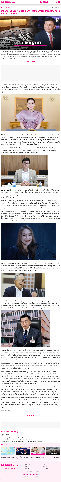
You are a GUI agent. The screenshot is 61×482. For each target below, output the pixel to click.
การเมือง (8, 7)
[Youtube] (30, 474)
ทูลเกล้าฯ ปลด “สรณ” (6, 434)
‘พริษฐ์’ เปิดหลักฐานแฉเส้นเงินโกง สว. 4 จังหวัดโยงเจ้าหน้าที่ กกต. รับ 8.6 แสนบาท (19, 439)
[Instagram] (36, 474)
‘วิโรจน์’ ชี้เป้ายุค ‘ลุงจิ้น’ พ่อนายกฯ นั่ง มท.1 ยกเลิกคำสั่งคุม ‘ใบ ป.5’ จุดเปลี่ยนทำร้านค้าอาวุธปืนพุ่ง (22, 441)
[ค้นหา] (59, 2)
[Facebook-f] (24, 474)
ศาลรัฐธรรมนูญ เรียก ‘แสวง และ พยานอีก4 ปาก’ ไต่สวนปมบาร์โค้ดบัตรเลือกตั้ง (18, 437)
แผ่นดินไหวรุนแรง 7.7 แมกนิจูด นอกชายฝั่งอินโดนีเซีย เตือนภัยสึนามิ (7, 457)
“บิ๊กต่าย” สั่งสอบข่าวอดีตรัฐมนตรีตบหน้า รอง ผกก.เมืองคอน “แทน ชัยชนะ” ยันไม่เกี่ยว (19, 436)
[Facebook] (29, 415)
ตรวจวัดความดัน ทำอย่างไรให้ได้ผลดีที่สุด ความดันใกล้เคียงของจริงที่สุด (38, 457)
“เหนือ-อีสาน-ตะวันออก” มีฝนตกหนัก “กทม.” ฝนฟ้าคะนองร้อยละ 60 (52, 457)
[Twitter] (31, 415)
